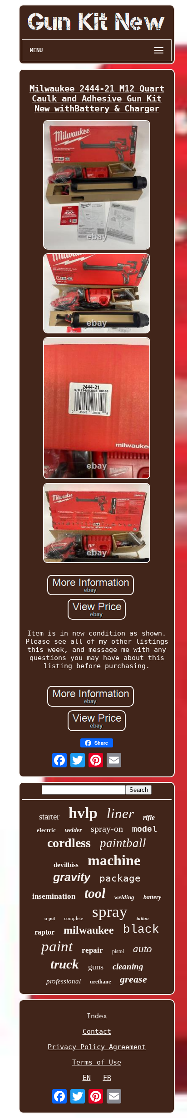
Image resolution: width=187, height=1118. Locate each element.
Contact (97, 1031)
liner (120, 813)
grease (133, 979)
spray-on (107, 829)
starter (49, 816)
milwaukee (89, 930)
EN (87, 1078)
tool (94, 893)
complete (73, 918)
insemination (53, 896)
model (144, 829)
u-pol (49, 918)
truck (64, 964)
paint (57, 946)
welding (124, 897)
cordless (69, 843)
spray (110, 911)
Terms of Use (96, 1062)
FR (107, 1078)
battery (152, 897)
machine (114, 860)
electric (46, 830)
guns (95, 966)
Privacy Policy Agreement (97, 1047)
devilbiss (66, 864)
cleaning (128, 966)
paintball (123, 843)
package (120, 878)
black (141, 929)
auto (142, 948)
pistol (118, 951)
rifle (149, 817)
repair (92, 950)
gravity (71, 877)
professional (63, 981)
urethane (100, 981)
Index (97, 1016)
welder (73, 830)
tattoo (143, 918)
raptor (44, 932)
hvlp (83, 813)
